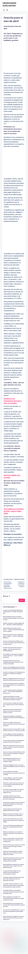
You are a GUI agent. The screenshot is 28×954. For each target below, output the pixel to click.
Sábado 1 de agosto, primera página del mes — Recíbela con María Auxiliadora (13, 623)
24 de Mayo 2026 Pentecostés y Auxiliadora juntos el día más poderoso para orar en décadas (13, 797)
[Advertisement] (14, 57)
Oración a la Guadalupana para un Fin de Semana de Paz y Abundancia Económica (14, 667)
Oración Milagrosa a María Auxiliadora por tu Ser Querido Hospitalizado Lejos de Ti (13, 735)
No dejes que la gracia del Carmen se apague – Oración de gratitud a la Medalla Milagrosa (12, 649)
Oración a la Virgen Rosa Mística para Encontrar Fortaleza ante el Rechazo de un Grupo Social (13, 642)
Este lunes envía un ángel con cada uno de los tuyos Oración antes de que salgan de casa (13, 791)
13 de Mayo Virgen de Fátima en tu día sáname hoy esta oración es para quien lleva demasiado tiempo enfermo (13, 885)
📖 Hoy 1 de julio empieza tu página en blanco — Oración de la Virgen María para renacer (13, 691)
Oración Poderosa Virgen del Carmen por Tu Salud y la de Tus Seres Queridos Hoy (13, 704)
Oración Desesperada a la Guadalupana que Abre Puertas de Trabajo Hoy (13, 741)
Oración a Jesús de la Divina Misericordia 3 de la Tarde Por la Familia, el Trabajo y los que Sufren (14, 753)
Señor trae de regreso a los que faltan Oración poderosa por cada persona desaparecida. (13, 840)
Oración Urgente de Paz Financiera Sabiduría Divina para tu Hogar (12, 809)
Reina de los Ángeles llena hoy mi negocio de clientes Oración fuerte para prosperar (14, 724)
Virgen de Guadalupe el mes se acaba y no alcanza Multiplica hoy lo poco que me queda (14, 766)
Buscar (5, 596)
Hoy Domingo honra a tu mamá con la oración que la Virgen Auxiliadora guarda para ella (14, 905)
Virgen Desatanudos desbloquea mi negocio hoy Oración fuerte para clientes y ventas (12, 711)
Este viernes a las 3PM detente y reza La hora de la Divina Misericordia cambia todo (14, 911)
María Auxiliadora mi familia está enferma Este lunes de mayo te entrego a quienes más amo (13, 898)
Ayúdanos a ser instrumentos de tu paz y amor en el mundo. (13, 401)
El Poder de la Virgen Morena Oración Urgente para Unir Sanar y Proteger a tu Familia (13, 820)
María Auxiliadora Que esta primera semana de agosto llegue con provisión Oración (13, 618)
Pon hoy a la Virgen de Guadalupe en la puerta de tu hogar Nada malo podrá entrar (13, 827)
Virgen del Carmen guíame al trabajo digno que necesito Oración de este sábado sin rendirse (12, 853)
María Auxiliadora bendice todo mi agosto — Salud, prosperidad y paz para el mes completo (13, 629)
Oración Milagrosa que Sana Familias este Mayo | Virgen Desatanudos (13, 778)
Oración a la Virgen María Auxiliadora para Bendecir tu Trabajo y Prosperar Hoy (13, 611)
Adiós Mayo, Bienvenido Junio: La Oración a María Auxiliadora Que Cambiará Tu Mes (12, 760)
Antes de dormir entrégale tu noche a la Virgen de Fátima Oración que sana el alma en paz (13, 918)
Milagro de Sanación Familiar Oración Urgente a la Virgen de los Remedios (13, 814)
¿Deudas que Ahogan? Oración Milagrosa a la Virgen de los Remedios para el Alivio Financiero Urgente (13, 698)
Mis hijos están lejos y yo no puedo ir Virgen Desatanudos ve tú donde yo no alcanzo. (13, 833)
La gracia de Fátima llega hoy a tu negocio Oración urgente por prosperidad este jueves (12, 872)
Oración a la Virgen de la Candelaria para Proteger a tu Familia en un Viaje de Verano (14, 673)
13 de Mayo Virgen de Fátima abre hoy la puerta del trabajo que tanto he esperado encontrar (13, 879)
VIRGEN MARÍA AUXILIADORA (9, 4)
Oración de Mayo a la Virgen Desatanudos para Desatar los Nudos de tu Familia (14, 773)
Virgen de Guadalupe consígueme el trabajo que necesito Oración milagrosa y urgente (13, 717)
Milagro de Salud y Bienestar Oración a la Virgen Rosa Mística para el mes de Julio (14, 679)
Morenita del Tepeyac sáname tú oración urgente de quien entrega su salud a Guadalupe (14, 846)
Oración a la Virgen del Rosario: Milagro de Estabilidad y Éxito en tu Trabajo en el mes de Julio (14, 685)
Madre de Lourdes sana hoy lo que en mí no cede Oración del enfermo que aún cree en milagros (13, 784)
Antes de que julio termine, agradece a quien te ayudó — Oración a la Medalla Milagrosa (13, 636)
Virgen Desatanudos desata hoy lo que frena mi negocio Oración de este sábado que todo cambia (13, 859)
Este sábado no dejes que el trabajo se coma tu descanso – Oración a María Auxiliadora (13, 655)
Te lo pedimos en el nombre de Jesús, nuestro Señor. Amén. (14, 511)
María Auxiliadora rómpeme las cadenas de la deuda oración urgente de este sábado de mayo (13, 866)
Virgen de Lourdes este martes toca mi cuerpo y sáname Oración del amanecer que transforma (13, 747)
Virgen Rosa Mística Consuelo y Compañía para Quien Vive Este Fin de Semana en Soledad (13, 662)
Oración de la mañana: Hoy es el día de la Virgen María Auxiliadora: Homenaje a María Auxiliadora (14, 804)
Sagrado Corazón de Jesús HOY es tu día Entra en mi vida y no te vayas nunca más (14, 729)
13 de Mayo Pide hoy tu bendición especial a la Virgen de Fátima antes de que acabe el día (13, 892)
